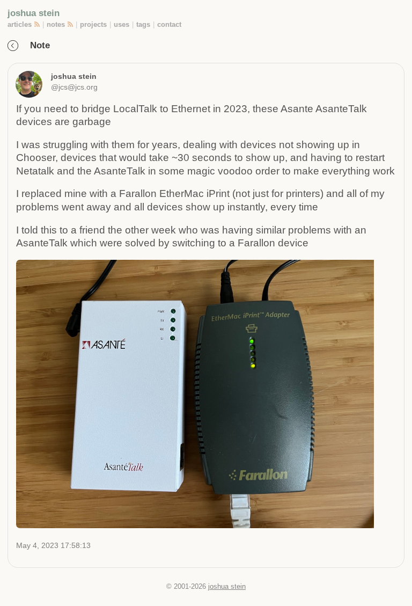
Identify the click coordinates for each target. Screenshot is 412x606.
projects (93, 24)
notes (56, 24)
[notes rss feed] (71, 24)
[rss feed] (38, 24)
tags (143, 24)
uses (121, 24)
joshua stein (34, 13)
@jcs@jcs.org (74, 87)
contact (169, 24)
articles (20, 24)
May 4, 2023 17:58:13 (53, 545)
